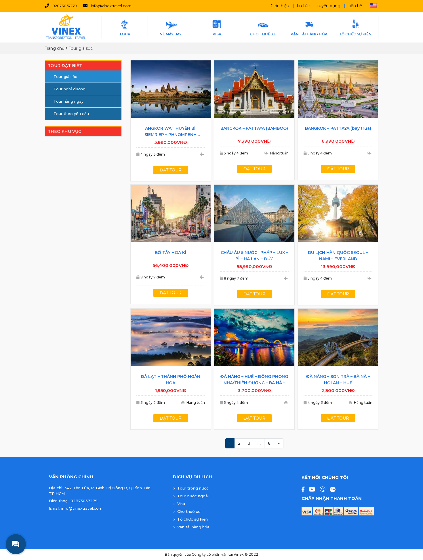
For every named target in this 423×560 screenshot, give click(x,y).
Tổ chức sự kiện (192, 519)
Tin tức (303, 5)
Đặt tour (171, 170)
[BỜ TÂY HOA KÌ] (171, 213)
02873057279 (64, 5)
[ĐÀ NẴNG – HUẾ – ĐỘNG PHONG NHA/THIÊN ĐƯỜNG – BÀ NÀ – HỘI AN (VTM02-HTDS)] (254, 337)
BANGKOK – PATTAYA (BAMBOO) (254, 128)
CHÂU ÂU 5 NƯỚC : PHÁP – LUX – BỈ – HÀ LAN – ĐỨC (254, 255)
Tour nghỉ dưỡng (69, 89)
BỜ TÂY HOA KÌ (170, 252)
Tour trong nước (193, 488)
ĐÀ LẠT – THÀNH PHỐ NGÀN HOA (170, 379)
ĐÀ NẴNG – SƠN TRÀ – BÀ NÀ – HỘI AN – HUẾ (338, 379)
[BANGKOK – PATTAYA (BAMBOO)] (254, 89)
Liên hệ (354, 5)
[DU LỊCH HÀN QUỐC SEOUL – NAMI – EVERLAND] (338, 213)
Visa (181, 503)
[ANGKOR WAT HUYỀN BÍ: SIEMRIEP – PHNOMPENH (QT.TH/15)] (171, 89)
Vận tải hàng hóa (193, 527)
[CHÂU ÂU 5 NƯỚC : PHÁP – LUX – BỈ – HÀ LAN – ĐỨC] (254, 213)
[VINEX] (66, 27)
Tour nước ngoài (193, 496)
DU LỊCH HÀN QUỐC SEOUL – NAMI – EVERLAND (338, 255)
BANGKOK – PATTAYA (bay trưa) (338, 128)
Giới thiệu (279, 5)
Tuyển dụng (328, 5)
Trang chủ (54, 48)
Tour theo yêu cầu (71, 113)
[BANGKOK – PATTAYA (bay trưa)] (338, 89)
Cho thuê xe (189, 511)
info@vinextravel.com (111, 5)
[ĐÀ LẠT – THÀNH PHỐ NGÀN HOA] (171, 337)
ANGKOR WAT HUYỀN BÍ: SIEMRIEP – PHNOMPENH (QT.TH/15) (170, 132)
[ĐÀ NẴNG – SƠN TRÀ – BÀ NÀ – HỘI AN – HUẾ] (338, 337)
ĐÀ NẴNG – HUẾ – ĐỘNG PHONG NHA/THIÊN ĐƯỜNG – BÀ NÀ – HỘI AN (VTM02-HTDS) (254, 380)
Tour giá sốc (65, 76)
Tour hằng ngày (68, 101)
